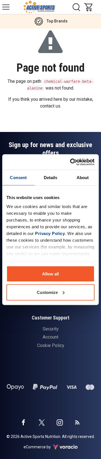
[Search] (76, 7)
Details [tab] (51, 177)
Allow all (50, 273)
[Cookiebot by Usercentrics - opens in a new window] (71, 162)
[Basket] (90, 7)
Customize (47, 292)
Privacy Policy (50, 233)
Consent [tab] (18, 177)
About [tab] (83, 177)
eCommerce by (44, 447)
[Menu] (6, 7)
